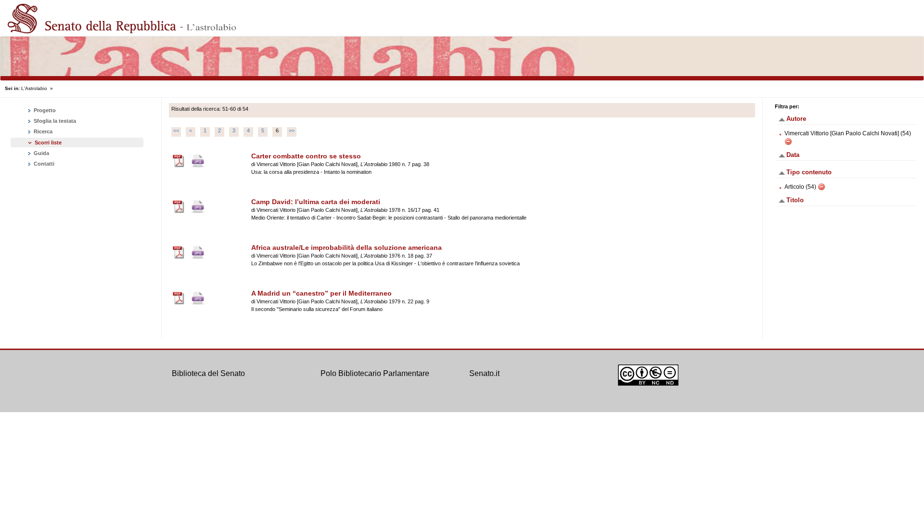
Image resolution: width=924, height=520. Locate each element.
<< (176, 130)
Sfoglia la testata (54, 121)
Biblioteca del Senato (208, 373)
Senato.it (484, 373)
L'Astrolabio (34, 88)
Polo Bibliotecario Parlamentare (375, 373)
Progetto (44, 110)
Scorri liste (48, 142)
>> (292, 130)
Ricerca (42, 131)
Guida (40, 153)
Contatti (43, 164)
